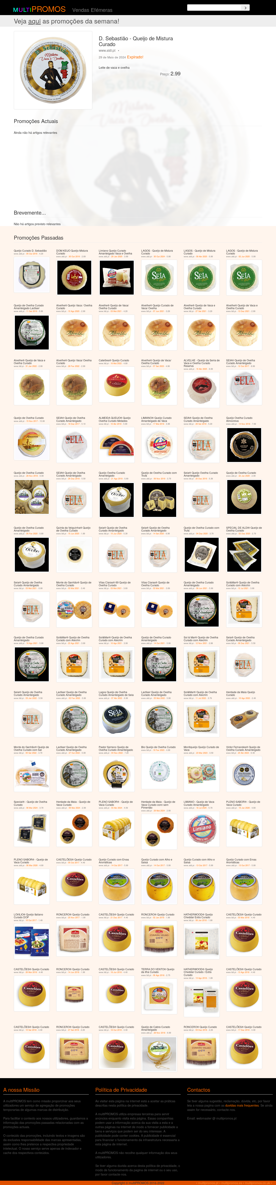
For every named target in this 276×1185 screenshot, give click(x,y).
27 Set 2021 (201, 311)
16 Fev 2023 (158, 750)
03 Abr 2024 (116, 807)
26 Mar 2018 (31, 972)
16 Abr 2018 (116, 424)
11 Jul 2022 (201, 698)
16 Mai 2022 (116, 363)
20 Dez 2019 (201, 478)
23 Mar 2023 (201, 753)
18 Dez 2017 (74, 424)
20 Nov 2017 (74, 917)
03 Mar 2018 (243, 917)
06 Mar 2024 (32, 807)
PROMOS (48, 8)
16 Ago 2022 (244, 698)
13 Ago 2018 (201, 978)
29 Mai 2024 (159, 810)
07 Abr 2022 (116, 698)
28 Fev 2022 (73, 366)
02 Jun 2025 (244, 256)
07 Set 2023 (158, 366)
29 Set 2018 (201, 424)
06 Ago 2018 (158, 975)
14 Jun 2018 (73, 972)
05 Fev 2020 (32, 533)
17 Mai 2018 (158, 424)
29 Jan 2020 (116, 256)
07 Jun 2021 (158, 311)
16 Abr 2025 (201, 369)
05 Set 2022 (31, 753)
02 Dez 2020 (244, 533)
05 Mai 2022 (159, 698)
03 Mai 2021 (116, 311)
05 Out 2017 (73, 862)
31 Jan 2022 (31, 366)
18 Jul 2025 (201, 807)
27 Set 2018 (73, 1030)
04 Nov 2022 (117, 753)
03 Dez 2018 (201, 1030)
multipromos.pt (208, 1183)
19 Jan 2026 (244, 807)
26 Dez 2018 (74, 478)
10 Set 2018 (31, 1030)
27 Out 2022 (74, 753)
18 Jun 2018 (116, 972)
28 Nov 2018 (32, 475)
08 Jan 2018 (201, 920)
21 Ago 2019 (116, 478)
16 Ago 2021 (116, 643)
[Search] (245, 7)
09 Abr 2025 (201, 256)
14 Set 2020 (158, 533)
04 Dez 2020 (202, 533)
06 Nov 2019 (159, 478)
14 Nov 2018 (244, 424)
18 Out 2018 (116, 1030)
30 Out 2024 (159, 256)
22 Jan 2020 (244, 475)
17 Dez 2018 (243, 1030)
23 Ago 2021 (73, 643)
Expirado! (135, 56)
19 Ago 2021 (32, 643)
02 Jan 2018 (158, 917)
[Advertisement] (223, 61)
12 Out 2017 (243, 366)
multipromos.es (231, 1183)
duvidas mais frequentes (242, 1105)
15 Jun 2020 (73, 533)
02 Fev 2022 (74, 698)
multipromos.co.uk (257, 1183)
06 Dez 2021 (243, 643)
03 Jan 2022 (31, 698)
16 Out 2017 (31, 920)
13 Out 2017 (201, 865)
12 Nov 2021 (201, 643)
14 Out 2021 (159, 643)
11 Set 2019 (31, 311)
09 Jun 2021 (201, 588)
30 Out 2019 (74, 256)
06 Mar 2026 (32, 865)
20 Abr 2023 (243, 753)
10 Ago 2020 (73, 311)
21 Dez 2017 (116, 917)
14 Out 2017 (116, 865)
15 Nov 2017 (32, 421)
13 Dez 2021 (243, 311)
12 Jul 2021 (243, 588)
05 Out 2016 (31, 253)
